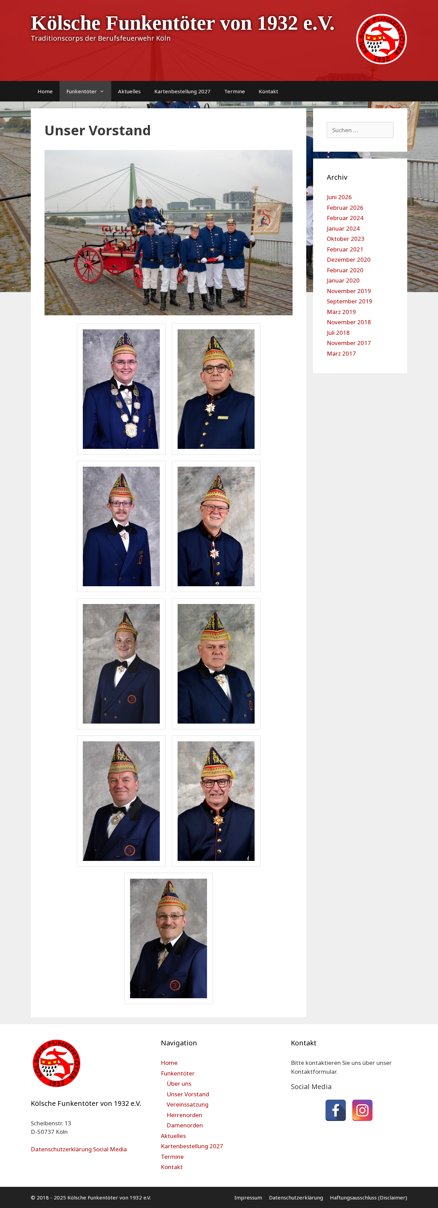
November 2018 (349, 322)
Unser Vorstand (188, 1094)
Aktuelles (129, 91)
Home (45, 91)
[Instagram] (362, 1110)
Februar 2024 (345, 218)
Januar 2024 (343, 228)
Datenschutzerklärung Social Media (79, 1149)
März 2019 (341, 312)
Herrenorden (184, 1115)
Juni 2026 (339, 197)
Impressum (248, 1197)
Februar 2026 (345, 207)
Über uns (179, 1083)
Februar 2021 (345, 249)
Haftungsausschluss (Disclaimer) (368, 1197)
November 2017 (349, 343)
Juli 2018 (338, 333)
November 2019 (349, 291)
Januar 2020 (343, 280)
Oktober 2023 (345, 239)
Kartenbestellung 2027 (182, 91)
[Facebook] (336, 1110)
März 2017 (341, 353)
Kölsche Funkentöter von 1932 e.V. (183, 23)
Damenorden (185, 1125)
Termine (234, 91)
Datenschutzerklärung (296, 1197)
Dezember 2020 (349, 259)
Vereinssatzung (187, 1104)
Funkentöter (81, 91)
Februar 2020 (345, 270)
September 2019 (349, 301)
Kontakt (268, 91)
